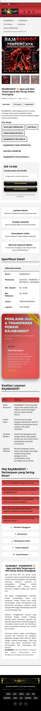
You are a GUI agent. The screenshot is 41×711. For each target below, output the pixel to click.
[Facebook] (15, 704)
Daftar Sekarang (20, 189)
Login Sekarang (20, 183)
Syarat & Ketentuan (19, 689)
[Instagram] (20, 704)
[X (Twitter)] (26, 704)
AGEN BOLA (23, 20)
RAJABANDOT (9, 20)
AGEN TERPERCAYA (11, 28)
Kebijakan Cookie (32, 689)
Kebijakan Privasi (7, 689)
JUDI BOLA (21, 24)
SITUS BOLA (8, 24)
